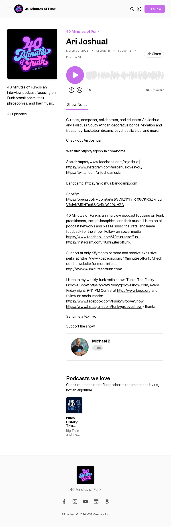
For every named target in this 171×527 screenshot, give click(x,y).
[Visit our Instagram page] (75, 501)
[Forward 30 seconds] (79, 90)
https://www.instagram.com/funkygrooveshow (104, 306)
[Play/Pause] (75, 75)
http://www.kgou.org (134, 290)
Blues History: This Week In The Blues (74, 425)
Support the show (80, 326)
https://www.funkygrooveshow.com (119, 285)
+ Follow (154, 9)
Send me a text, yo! (81, 316)
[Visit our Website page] (96, 501)
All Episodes (17, 114)
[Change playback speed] (88, 90)
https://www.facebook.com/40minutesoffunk (103, 237)
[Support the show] (139, 9)
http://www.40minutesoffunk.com (93, 269)
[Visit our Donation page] (107, 501)
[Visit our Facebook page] (64, 501)
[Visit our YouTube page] (85, 501)
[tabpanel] (115, 225)
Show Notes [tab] (77, 104)
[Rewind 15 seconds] (71, 90)
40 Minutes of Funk (40, 9)
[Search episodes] (132, 9)
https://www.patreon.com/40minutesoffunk (115, 258)
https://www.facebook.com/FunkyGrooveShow (105, 301)
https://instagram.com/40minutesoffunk (98, 242)
